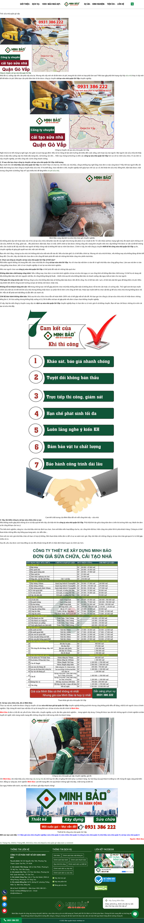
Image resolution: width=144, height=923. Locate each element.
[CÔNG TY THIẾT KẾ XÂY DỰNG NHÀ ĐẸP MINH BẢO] (72, 905)
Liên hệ (120, 4)
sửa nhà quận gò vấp (52, 843)
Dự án (87, 4)
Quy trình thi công (60, 864)
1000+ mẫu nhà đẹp (51, 4)
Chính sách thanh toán (78, 860)
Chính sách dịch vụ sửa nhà (63, 873)
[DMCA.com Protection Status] (101, 888)
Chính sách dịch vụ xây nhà (63, 868)
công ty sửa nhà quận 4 (89, 835)
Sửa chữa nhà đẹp (37, 843)
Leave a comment (66, 843)
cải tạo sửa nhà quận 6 (130, 835)
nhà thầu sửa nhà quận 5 (110, 835)
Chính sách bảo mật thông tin (73, 855)
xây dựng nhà (38, 779)
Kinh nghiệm (98, 4)
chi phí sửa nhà (53, 171)
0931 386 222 (13, 920)
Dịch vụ (35, 4)
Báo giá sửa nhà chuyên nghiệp (33, 835)
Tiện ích (110, 4)
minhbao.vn (80, 920)
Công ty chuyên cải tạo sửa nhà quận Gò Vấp (15, 73)
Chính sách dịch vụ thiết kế (77, 864)
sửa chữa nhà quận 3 (69, 835)
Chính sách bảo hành (61, 860)
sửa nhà (129, 75)
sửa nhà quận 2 (53, 835)
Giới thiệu (24, 4)
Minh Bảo (140, 839)
